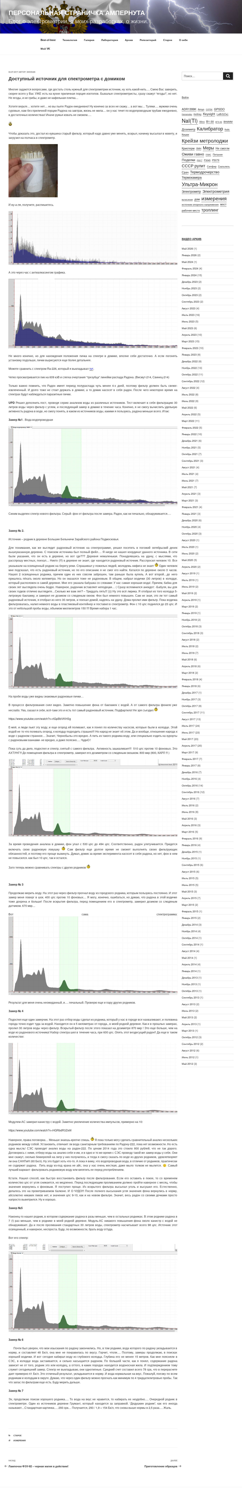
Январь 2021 (189, 513)
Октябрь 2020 (190, 533)
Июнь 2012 (188, 1057)
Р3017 (199, 160)
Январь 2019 (189, 613)
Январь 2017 (189, 765)
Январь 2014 (189, 971)
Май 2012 (187, 1063)
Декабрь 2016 (190, 772)
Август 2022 (188, 387)
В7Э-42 (218, 122)
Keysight (209, 113)
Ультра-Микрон (200, 184)
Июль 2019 (188, 580)
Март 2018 (188, 672)
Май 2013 (187, 1017)
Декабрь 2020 (190, 520)
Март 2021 (188, 500)
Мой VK (45, 48)
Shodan (31, 72)
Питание (218, 154)
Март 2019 (188, 606)
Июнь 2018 (188, 653)
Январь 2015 (189, 918)
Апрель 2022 (189, 414)
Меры (208, 148)
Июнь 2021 (188, 480)
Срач (185, 172)
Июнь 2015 (188, 885)
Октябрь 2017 (190, 706)
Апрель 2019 (189, 600)
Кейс (227, 129)
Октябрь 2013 (190, 991)
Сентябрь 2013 (190, 997)
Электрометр (191, 191)
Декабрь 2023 (190, 281)
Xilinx (202, 121)
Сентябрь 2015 (190, 865)
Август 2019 (188, 573)
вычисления (187, 199)
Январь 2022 (189, 434)
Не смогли (222, 148)
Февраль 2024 (190, 268)
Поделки (188, 159)
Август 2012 (188, 1050)
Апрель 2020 (189, 566)
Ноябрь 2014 (189, 931)
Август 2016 (188, 798)
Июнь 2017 (188, 732)
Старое (167, 40)
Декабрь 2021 (190, 440)
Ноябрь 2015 (189, 858)
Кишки (185, 134)
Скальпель (224, 166)
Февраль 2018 (190, 679)
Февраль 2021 (190, 507)
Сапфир (211, 166)
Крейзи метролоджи (205, 140)
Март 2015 (188, 904)
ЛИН (198, 148)
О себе (183, 40)
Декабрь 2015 (190, 851)
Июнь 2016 (188, 812)
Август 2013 (188, 1004)
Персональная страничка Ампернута (77, 12)
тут (91, 369)
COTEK (209, 109)
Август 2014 (188, 951)
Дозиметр (188, 129)
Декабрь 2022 (190, 361)
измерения (19, 1440)
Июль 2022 (188, 394)
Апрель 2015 (189, 898)
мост (223, 204)
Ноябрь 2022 (189, 368)
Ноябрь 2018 (189, 619)
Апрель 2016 (189, 825)
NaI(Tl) (190, 120)
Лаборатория (109, 40)
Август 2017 (188, 719)
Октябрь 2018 (190, 626)
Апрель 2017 (189, 745)
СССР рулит (193, 166)
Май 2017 (187, 739)
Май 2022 (187, 407)
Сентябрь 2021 (190, 460)
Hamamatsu (187, 114)
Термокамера (192, 177)
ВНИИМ (228, 121)
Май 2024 (187, 262)
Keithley (197, 114)
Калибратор (210, 128)
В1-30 (210, 121)
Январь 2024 (189, 275)
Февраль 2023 (190, 348)
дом (197, 199)
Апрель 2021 (189, 493)
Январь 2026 (189, 255)
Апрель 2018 (189, 666)
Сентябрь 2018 (190, 633)
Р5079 (215, 160)
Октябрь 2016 (190, 785)
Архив (129, 40)
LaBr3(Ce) (222, 114)
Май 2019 (187, 593)
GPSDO (219, 109)
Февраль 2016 (190, 838)
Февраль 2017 (190, 759)
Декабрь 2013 (190, 977)
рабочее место (191, 210)
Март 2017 (188, 752)
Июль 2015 (188, 878)
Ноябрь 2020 (189, 527)
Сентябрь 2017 (190, 712)
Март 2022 (188, 421)
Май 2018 (187, 659)
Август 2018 (188, 639)
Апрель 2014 (189, 964)
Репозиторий (148, 40)
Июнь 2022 (188, 401)
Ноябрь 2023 (189, 288)
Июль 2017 (188, 725)
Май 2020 (187, 560)
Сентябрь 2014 (190, 944)
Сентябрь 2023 (190, 301)
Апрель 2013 (189, 1024)
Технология (70, 40)
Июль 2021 (188, 474)
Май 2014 (187, 957)
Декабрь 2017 (190, 692)
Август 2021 (188, 467)
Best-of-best (48, 40)
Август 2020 (188, 540)
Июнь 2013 (188, 1010)
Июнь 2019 (188, 586)
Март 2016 (188, 831)
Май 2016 (187, 818)
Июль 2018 (188, 646)
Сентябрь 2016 (190, 792)
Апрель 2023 (189, 334)
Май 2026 (187, 248)
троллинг (209, 210)
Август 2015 (188, 871)
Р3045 (207, 160)
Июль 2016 (188, 805)
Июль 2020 (188, 547)
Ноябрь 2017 (189, 699)
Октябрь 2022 (190, 374)
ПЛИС (208, 154)
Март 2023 (188, 341)
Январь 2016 (189, 845)
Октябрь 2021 (190, 454)
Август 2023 (188, 308)
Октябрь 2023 (190, 295)
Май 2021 (187, 487)
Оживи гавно (193, 154)
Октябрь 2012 (190, 1037)
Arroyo (201, 109)
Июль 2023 (188, 315)
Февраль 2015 (190, 911)
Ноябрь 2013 (189, 984)
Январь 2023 (189, 354)
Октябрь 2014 (190, 938)
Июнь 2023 (188, 321)
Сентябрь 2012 (190, 1044)
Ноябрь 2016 (189, 778)
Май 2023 (187, 328)
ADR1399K (189, 109)
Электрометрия (215, 191)
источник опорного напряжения (200, 204)
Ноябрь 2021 (189, 447)
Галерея (89, 40)
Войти (185, 97)
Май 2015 (187, 891)
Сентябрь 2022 (190, 381)
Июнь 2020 (188, 553)
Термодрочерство (204, 171)
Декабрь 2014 (190, 924)
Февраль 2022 (190, 427)
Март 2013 (188, 1030)
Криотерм (188, 148)
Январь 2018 (189, 686)
